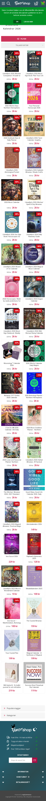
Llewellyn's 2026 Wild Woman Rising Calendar (34, 332)
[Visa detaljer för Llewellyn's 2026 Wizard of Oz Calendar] (11, 254)
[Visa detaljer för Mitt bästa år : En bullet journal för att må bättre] (11, 672)
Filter (23, 39)
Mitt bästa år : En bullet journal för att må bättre (12, 686)
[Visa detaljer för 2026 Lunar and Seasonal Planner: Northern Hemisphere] (11, 447)
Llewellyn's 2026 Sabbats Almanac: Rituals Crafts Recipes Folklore (34, 172)
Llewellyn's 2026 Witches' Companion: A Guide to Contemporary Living (12, 76)
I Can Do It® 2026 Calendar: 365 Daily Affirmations (12, 430)
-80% (17, 278)
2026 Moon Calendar (11, 202)
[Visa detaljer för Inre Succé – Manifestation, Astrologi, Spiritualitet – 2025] (11, 608)
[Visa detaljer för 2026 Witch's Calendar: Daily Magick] (34, 351)
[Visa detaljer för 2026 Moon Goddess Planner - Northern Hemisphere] (34, 415)
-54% (17, 600)
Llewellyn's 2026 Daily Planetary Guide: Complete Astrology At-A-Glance (34, 237)
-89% (17, 53)
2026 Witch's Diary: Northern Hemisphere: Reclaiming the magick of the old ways (12, 109)
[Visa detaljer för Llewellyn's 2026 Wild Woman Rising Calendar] (34, 318)
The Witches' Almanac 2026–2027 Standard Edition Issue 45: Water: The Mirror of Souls (11, 495)
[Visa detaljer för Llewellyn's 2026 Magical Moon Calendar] (34, 254)
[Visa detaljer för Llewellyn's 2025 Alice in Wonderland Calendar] (11, 576)
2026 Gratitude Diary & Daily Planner (12, 139)
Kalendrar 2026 (12, 28)
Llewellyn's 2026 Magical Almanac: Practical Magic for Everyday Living (12, 526)
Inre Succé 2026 (12, 556)
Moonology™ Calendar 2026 (12, 364)
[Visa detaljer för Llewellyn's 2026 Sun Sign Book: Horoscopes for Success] (11, 222)
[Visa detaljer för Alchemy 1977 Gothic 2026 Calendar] (11, 383)
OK (17, 22)
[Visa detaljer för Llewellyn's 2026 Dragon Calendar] (34, 286)
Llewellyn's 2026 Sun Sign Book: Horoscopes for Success (12, 236)
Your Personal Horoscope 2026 (34, 107)
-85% (39, 117)
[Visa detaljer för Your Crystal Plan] (11, 640)
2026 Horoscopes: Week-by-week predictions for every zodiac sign (12, 301)
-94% (17, 568)
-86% (17, 504)
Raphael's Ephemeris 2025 (34, 557)
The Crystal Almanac (34, 621)
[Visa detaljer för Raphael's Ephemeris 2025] (34, 544)
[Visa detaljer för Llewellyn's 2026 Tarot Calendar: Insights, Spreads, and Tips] (34, 125)
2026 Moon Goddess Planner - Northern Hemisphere (34, 430)
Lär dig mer (28, 22)
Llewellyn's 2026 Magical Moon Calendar (34, 268)
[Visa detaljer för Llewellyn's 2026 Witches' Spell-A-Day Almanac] (34, 190)
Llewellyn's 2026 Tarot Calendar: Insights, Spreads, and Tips (34, 140)
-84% (39, 53)
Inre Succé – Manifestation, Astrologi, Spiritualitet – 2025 (12, 623)
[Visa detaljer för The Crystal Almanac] (34, 608)
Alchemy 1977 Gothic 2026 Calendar (12, 396)
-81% (17, 85)
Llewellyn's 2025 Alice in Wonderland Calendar (12, 590)
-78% (17, 150)
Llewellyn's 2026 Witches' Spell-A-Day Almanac (34, 203)
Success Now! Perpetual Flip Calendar (34, 686)
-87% (17, 343)
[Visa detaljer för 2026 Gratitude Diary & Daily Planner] (11, 125)
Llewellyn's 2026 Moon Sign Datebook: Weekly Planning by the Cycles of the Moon (12, 334)
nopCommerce (26, 795)
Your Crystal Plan (12, 653)
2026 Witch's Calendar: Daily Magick (34, 364)
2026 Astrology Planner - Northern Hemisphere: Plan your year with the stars (34, 398)
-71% (39, 568)
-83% (17, 117)
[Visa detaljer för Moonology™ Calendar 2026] (11, 351)
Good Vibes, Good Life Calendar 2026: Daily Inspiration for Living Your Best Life (34, 495)
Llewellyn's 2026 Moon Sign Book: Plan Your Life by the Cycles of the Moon (34, 77)
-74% (39, 375)
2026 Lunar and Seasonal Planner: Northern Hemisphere (12, 462)
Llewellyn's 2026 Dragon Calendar (34, 300)
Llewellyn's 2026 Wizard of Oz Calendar (11, 268)
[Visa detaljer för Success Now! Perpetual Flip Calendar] (34, 672)
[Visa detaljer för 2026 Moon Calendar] (11, 190)
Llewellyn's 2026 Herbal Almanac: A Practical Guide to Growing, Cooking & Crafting (34, 463)
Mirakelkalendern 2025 (34, 589)
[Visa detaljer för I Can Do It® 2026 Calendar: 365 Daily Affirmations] (11, 415)
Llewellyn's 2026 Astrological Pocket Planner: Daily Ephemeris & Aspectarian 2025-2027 (12, 173)
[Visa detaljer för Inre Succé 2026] (11, 544)
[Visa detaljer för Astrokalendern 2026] (34, 511)
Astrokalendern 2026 (34, 524)
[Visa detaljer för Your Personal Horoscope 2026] (34, 93)
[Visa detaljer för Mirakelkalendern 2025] (34, 576)
